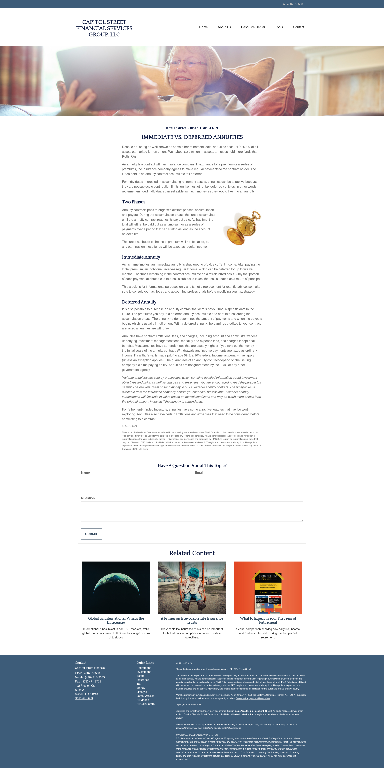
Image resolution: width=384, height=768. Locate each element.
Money (141, 688)
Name (85, 472)
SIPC (273, 710)
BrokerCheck (245, 668)
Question (88, 498)
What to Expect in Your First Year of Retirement (268, 621)
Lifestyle (142, 692)
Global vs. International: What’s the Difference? (116, 621)
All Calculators (146, 704)
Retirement (144, 668)
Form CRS (187, 662)
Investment (144, 672)
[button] (224, 27)
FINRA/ (266, 710)
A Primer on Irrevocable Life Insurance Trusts (192, 621)
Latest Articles (145, 696)
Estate (141, 676)
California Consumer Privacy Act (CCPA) (276, 694)
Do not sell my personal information (253, 698)
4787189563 (295, 4)
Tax (139, 684)
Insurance (143, 680)
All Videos (143, 700)
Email (199, 472)
